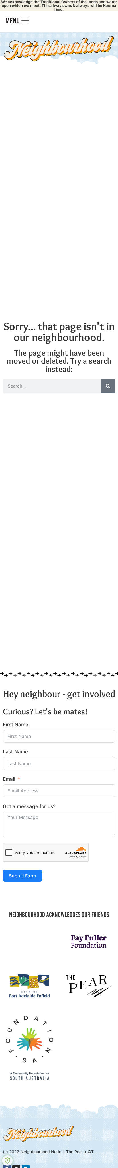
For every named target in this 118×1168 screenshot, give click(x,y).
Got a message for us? (29, 806)
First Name (15, 724)
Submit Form (22, 876)
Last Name (15, 752)
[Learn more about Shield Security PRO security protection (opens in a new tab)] (7, 1160)
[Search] (108, 386)
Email (9, 779)
